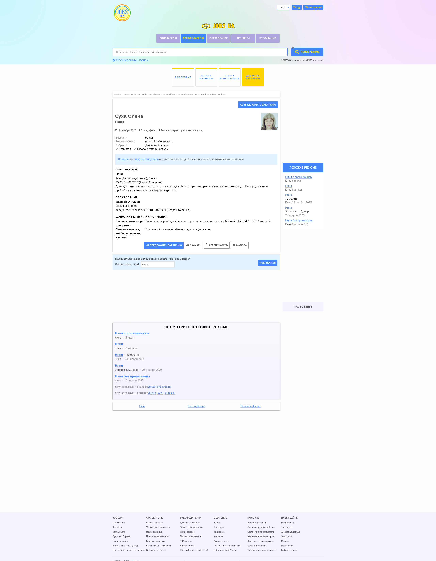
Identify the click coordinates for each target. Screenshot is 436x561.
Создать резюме (154, 523)
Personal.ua (287, 545)
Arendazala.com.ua (290, 532)
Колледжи (219, 527)
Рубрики (117, 536)
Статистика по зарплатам (260, 532)
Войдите (123, 159)
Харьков (198, 130)
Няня (119, 344)
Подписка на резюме (190, 536)
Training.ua (286, 527)
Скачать (195, 245)
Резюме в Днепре (250, 406)
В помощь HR (187, 545)
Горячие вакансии (155, 541)
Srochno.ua (286, 536)
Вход (296, 7)
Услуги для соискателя (158, 527)
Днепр (152, 130)
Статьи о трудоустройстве (261, 527)
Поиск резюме (187, 532)
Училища (218, 536)
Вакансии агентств (156, 550)
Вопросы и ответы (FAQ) (125, 545)
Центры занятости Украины (261, 550)
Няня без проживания (132, 376)
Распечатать (219, 245)
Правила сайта (120, 541)
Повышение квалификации (227, 545)
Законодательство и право (261, 536)
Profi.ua (285, 541)
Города (126, 536)
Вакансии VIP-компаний (158, 545)
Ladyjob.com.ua (289, 550)
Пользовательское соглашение (129, 550)
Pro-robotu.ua (287, 523)
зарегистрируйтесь (147, 159)
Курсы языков (221, 541)
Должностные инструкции (260, 541)
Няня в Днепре (179, 259)
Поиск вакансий (154, 532)
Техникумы (219, 532)
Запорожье (122, 369)
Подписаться (268, 262)
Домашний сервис (159, 386)
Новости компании (256, 523)
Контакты (117, 527)
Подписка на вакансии (157, 536)
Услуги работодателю (191, 527)
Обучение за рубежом (225, 550)
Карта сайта (119, 532)
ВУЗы (217, 523)
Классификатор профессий (194, 550)
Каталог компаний (256, 545)
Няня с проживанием (132, 333)
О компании (119, 523)
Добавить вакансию (190, 523)
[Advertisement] (194, 296)
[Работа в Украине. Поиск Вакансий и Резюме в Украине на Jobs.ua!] (122, 13)
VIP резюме (186, 541)
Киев (188, 130)
